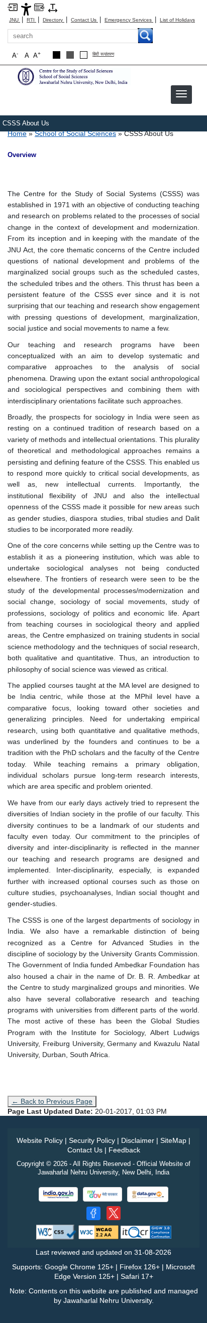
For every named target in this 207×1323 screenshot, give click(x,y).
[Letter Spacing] (53, 7)
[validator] (56, 1232)
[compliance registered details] (146, 1232)
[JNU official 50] (114, 1213)
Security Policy (92, 1140)
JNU (14, 20)
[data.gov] (147, 1194)
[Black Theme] (56, 55)
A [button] (37, 55)
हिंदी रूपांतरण (103, 54)
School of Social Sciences (75, 133)
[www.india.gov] (58, 1194)
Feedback (124, 1150)
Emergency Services (129, 20)
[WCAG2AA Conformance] (98, 1232)
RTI (31, 20)
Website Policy (40, 1140)
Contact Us (84, 20)
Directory (53, 20)
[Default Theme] (83, 55)
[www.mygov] (102, 1194)
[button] (181, 93)
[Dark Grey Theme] (70, 55)
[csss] (73, 76)
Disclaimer (137, 1140)
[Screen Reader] (39, 7)
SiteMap (173, 1140)
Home (17, 133)
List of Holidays (177, 20)
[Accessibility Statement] (26, 9)
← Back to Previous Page (52, 1101)
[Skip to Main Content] (13, 7)
